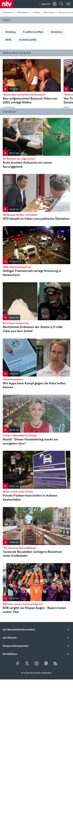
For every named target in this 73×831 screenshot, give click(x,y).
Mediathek (23, 12)
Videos (36, 12)
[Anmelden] (55, 4)
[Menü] (68, 4)
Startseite (8, 12)
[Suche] (61, 4)
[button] (36, 629)
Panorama (49, 12)
